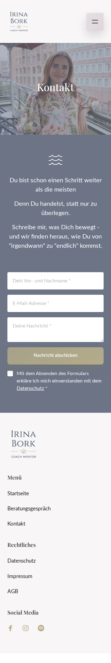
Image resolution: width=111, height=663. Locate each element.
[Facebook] (12, 628)
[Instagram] (28, 628)
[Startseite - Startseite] (19, 21)
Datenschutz (30, 388)
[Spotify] (43, 628)
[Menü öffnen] (95, 21)
